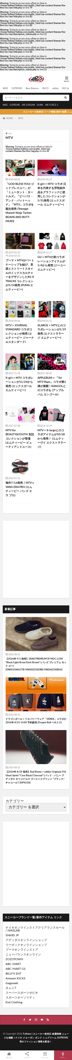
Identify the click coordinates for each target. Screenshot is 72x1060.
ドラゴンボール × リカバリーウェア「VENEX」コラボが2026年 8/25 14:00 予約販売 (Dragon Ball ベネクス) (36, 721)
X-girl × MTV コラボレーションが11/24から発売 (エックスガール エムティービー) (19, 384)
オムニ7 (11, 988)
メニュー (45, 1058)
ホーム (9, 1058)
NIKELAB (14, 930)
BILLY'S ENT (13, 973)
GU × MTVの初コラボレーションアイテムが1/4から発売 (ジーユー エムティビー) (51, 263)
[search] (65, 98)
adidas (55, 88)
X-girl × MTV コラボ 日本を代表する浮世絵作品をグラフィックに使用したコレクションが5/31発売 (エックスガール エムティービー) (51, 194)
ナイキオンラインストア (22, 927)
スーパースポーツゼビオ (22, 992)
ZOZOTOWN (14, 959)
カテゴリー (15, 801)
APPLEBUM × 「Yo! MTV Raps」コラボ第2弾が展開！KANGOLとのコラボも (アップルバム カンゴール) (51, 386)
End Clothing (14, 1002)
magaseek (12, 983)
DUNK (40, 105)
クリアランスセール (51, 927)
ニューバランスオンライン (23, 954)
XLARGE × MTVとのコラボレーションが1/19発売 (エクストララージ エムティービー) (51, 331)
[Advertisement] (36, 559)
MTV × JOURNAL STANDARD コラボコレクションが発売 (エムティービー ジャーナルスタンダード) (20, 333)
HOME (9, 118)
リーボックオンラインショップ (26, 944)
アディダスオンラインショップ (26, 940)
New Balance (32, 88)
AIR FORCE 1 (51, 105)
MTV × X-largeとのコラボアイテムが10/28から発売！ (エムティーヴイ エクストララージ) (51, 438)
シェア (27, 1058)
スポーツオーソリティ (20, 997)
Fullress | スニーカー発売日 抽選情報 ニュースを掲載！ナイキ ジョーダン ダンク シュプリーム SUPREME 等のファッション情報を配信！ (36, 1038)
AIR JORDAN (28, 105)
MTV (20, 118)
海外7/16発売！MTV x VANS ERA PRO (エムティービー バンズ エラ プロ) (20, 489)
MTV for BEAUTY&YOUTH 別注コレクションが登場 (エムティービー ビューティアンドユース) (20, 438)
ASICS (45, 88)
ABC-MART (13, 964)
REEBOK (66, 88)
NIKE (5, 88)
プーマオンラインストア (22, 949)
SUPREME (17, 88)
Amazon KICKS (15, 978)
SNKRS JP (12, 935)
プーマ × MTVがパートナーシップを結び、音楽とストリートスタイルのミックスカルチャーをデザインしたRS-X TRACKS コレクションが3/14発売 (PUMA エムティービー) (20, 275)
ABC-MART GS (15, 968)
